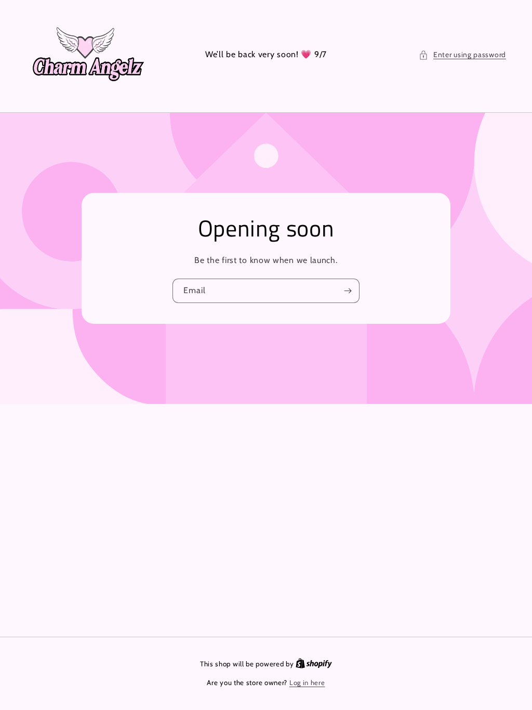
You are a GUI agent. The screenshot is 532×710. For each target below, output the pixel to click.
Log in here (307, 682)
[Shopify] (314, 664)
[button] (462, 54)
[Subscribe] (347, 291)
